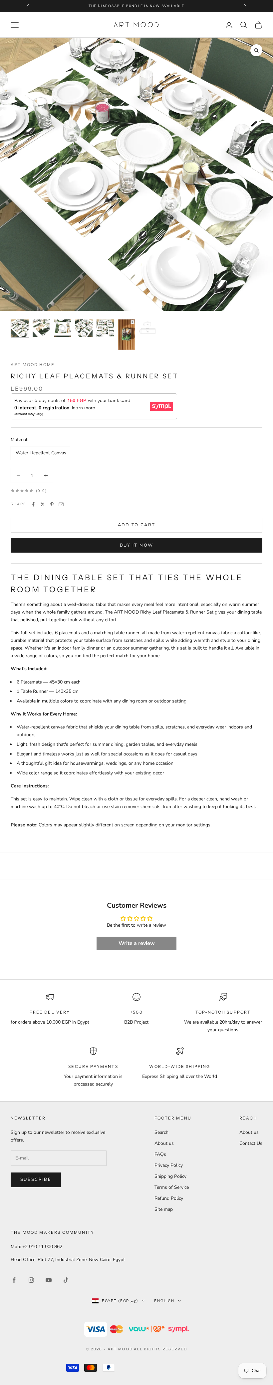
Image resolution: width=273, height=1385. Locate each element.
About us (164, 1143)
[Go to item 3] (62, 328)
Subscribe (35, 1179)
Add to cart (136, 525)
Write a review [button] (137, 943)
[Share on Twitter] (42, 504)
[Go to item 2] (41, 328)
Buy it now (136, 545)
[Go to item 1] (20, 328)
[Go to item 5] (105, 328)
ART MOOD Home (33, 364)
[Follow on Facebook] (14, 1280)
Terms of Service (171, 1187)
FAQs (160, 1154)
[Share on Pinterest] (52, 504)
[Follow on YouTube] (48, 1280)
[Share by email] (61, 504)
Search (161, 1132)
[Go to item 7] (147, 328)
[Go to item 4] (84, 328)
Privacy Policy (168, 1165)
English (164, 1300)
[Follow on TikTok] (66, 1280)
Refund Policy (168, 1198)
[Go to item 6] (126, 335)
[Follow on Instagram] (31, 1280)
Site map (163, 1209)
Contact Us (250, 1143)
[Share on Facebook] (33, 504)
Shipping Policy (170, 1176)
